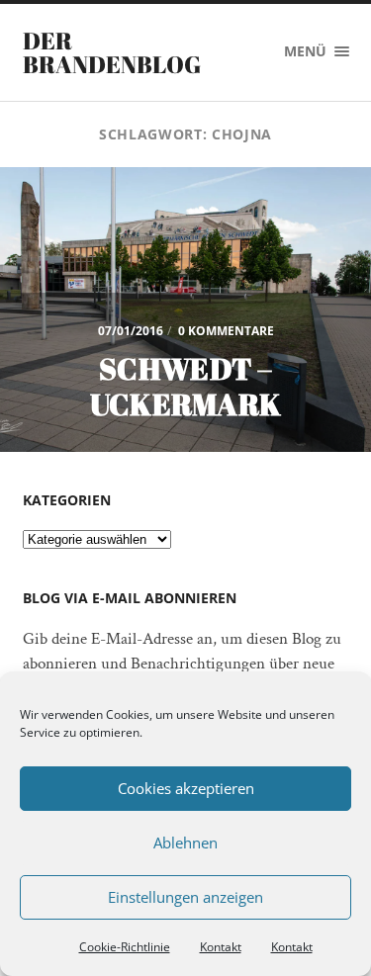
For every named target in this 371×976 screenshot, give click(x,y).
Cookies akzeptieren (186, 788)
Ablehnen (185, 842)
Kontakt (220, 946)
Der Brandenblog (112, 52)
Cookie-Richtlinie (124, 946)
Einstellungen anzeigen (185, 897)
